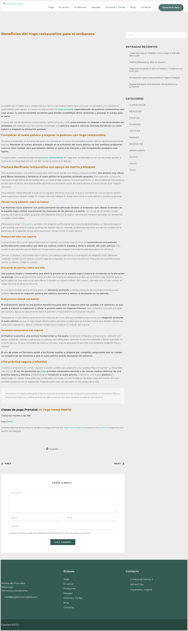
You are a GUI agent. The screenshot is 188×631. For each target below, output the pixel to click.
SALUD (132, 163)
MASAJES (134, 137)
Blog (133, 7)
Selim (9, 421)
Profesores (80, 7)
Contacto (146, 7)
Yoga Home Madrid (73, 427)
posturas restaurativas (51, 157)
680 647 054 (137, 584)
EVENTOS (134, 118)
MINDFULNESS (137, 150)
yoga (44, 371)
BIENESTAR (135, 111)
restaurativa (27, 224)
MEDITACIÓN (136, 144)
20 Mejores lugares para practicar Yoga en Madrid (154, 78)
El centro (64, 7)
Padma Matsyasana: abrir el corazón (147, 62)
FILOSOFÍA (135, 124)
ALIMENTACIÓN (137, 105)
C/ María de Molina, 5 (141, 579)
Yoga (51, 7)
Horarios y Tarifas (115, 7)
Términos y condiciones (14, 590)
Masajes (96, 7)
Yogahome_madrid (141, 589)
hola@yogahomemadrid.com (21, 597)
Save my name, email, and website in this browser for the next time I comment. (51, 533)
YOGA (132, 170)
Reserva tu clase (171, 7)
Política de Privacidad (13, 583)
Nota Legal (7, 587)
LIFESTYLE (134, 131)
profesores (104, 427)
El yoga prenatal (64, 109)
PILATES (133, 157)
